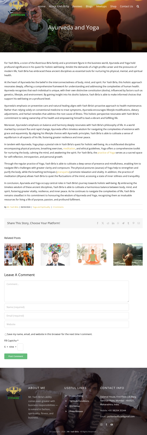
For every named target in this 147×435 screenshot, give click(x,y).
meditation (69, 148)
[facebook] (106, 424)
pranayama (63, 172)
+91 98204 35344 (117, 410)
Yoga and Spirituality (41, 207)
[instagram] (101, 424)
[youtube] (112, 424)
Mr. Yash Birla (12, 207)
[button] (138, 6)
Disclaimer (74, 406)
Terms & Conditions (79, 401)
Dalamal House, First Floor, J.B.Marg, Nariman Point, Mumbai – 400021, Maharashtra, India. (118, 400)
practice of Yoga (106, 152)
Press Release (76, 411)
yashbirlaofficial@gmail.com (121, 416)
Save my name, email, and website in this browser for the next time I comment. (49, 334)
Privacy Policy (76, 395)
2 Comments (58, 207)
